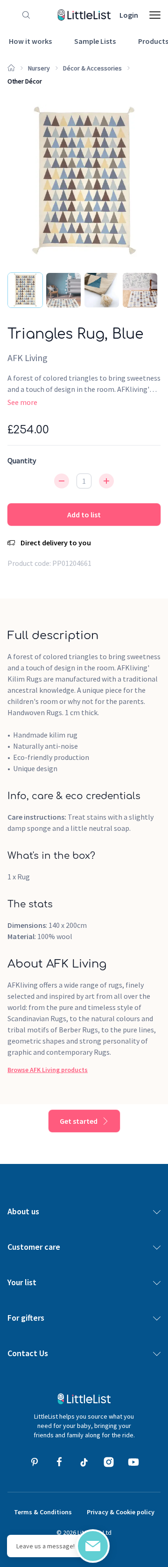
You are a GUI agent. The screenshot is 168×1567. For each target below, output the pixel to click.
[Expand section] (157, 1211)
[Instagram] (108, 1462)
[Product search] (24, 15)
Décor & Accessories (92, 68)
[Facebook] (59, 1462)
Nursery (39, 68)
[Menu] (155, 15)
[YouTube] (133, 1462)
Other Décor (24, 81)
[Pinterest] (34, 1462)
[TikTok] (84, 1462)
